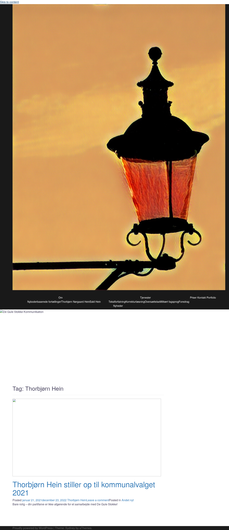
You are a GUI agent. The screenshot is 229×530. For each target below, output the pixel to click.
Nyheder (118, 305)
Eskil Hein (95, 301)
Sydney (70, 528)
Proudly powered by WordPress (33, 528)
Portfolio (211, 297)
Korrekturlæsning (135, 301)
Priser (193, 297)
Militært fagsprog (169, 301)
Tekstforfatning (117, 301)
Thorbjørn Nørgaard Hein (75, 301)
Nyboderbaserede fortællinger (44, 301)
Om (61, 297)
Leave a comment (97, 500)
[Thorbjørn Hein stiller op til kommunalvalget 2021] (87, 437)
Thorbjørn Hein (76, 500)
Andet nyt (128, 500)
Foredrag (184, 301)
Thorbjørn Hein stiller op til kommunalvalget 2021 (84, 488)
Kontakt (201, 297)
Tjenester (145, 297)
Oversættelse (152, 301)
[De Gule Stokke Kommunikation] (119, 148)
